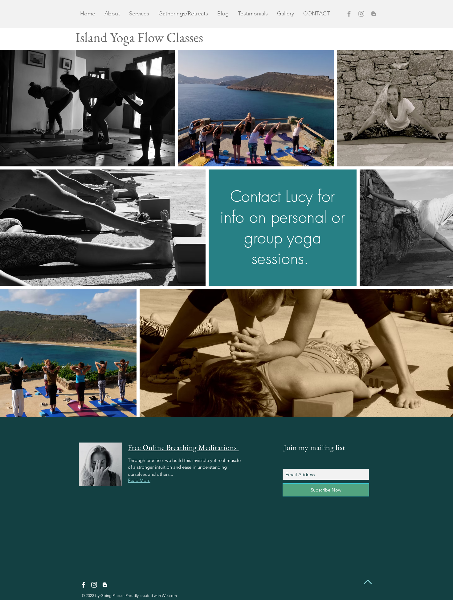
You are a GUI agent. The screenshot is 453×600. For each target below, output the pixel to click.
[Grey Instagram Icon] (361, 14)
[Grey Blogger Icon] (373, 14)
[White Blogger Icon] (105, 585)
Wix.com (169, 595)
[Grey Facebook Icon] (349, 14)
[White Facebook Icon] (83, 585)
